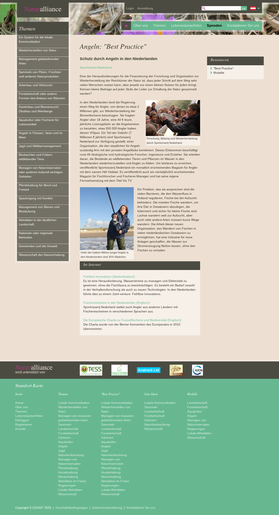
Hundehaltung (68, 472)
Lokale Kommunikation (74, 402)
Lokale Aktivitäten (70, 490)
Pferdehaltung (68, 468)
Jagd (61, 450)
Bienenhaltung (68, 476)
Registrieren (23, 424)
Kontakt (20, 429)
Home (19, 402)
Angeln (63, 446)
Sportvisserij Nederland (96, 67)
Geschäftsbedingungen (72, 507)
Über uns (21, 407)
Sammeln (64, 424)
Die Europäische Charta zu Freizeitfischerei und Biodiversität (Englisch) (132, 320)
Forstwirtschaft (68, 433)
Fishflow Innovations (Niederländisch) (109, 276)
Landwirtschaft (68, 429)
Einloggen (22, 420)
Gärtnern (64, 437)
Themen (27, 28)
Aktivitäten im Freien (72, 481)
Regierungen (67, 485)
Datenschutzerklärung (107, 507)
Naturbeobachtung (71, 455)
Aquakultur (65, 442)
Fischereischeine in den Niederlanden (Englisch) (116, 302)
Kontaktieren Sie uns (141, 507)
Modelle (218, 72)
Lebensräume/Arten (29, 416)
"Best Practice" (223, 68)
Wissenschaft (67, 494)
